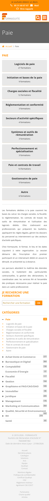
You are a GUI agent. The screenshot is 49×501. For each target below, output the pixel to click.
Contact (24, 468)
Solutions (24, 458)
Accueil (9, 46)
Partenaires (24, 492)
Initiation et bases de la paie (19, 326)
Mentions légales (24, 472)
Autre (8, 350)
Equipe (24, 463)
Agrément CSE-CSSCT (24, 485)
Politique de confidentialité (24, 475)
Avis (24, 460)
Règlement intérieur (24, 482)
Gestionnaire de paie (15, 347)
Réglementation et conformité (20, 332)
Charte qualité (24, 494)
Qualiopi (24, 466)
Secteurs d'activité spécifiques (20, 335)
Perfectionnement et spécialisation (22, 341)
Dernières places (24, 453)
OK (38, 303)
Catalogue (24, 455)
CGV (24, 480)
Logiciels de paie (14, 323)
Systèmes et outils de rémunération (22, 338)
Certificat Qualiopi (24, 477)
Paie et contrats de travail (18, 344)
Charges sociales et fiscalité (18, 329)
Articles (24, 497)
